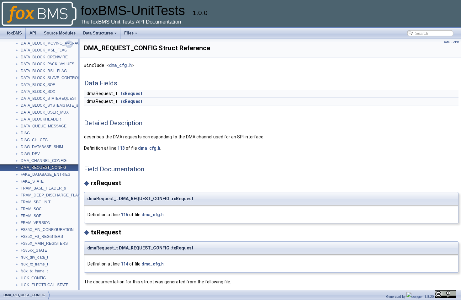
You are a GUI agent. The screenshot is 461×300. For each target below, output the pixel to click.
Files (129, 33)
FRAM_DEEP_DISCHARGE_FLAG (51, 195)
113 (121, 148)
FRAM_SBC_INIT (35, 202)
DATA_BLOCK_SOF (38, 85)
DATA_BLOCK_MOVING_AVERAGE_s (54, 43)
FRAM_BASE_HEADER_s (43, 188)
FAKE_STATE (32, 181)
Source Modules (60, 33)
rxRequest (131, 101)
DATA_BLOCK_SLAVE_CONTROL (50, 78)
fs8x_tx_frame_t (34, 271)
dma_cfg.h (120, 65)
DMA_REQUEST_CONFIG (43, 167)
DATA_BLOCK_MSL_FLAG (44, 50)
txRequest (131, 93)
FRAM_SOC (31, 209)
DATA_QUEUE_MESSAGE (43, 126)
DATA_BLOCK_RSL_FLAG (44, 71)
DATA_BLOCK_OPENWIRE (44, 57)
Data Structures (98, 33)
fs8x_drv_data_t (34, 257)
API (32, 33)
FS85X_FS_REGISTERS (42, 236)
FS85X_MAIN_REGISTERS (44, 243)
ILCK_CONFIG (33, 278)
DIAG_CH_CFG (34, 140)
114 (124, 263)
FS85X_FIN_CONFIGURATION (47, 230)
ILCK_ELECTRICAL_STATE (44, 285)
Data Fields (450, 42)
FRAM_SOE (31, 216)
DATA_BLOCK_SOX (38, 91)
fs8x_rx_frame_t (34, 264)
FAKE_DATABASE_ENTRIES (45, 174)
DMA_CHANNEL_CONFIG (43, 160)
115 (124, 214)
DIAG (25, 133)
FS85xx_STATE (34, 250)
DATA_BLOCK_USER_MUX (45, 112)
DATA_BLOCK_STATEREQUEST (49, 98)
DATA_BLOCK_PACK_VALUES (47, 64)
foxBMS (14, 33)
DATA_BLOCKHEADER (41, 119)
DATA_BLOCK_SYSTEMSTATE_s (49, 105)
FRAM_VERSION (35, 223)
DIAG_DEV (30, 154)
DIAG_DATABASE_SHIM (42, 147)
